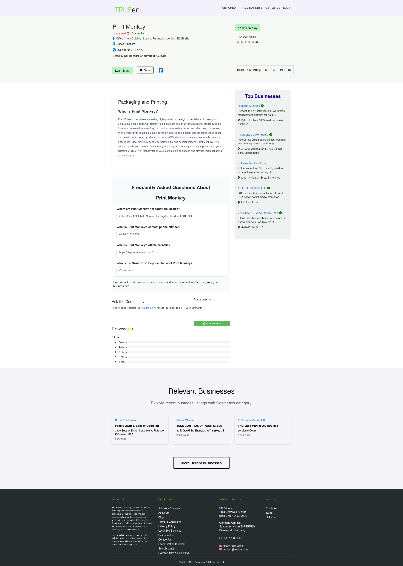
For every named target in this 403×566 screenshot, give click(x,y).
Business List (166, 535)
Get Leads (272, 7)
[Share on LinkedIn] (281, 70)
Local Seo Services (169, 530)
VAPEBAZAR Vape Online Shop (258, 213)
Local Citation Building (171, 544)
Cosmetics (138, 33)
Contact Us (165, 539)
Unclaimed (120, 33)
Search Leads (166, 548)
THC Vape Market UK (251, 420)
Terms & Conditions (169, 522)
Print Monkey (148, 307)
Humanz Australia (249, 106)
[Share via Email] (289, 70)
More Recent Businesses (201, 462)
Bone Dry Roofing (126, 420)
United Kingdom (125, 44)
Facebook (271, 508)
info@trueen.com (233, 545)
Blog (161, 517)
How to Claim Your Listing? (174, 553)
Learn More (122, 70)
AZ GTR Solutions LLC (252, 188)
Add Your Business (169, 508)
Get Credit (230, 7)
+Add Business (251, 7)
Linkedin (270, 517)
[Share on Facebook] (266, 70)
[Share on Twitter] (274, 70)
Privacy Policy (166, 526)
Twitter (269, 513)
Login (287, 7)
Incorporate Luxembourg (253, 134)
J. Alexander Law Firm (252, 163)
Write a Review (247, 27)
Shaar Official (184, 420)
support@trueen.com (235, 549)
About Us (163, 513)
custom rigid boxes (183, 119)
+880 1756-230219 (233, 538)
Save (146, 70)
